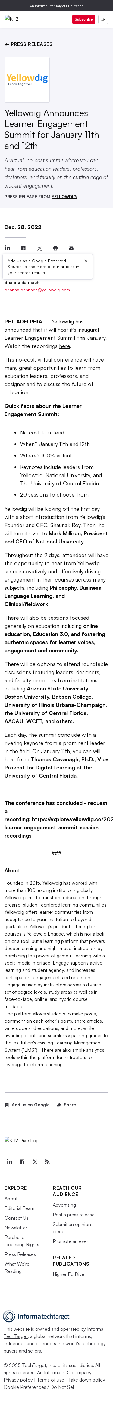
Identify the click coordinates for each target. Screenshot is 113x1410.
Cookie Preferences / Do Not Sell (39, 1387)
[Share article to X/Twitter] (39, 248)
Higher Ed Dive (68, 1274)
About (11, 1198)
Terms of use (50, 1380)
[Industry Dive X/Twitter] (34, 1162)
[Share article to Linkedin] (7, 248)
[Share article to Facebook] (23, 248)
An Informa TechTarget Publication (56, 6)
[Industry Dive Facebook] (22, 1162)
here (64, 346)
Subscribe (84, 19)
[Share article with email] (71, 248)
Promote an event (72, 1241)
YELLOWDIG (64, 196)
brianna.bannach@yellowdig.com (37, 289)
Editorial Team (19, 1208)
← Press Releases (28, 44)
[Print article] (55, 248)
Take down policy (86, 1380)
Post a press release (74, 1215)
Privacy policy (18, 1380)
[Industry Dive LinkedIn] (9, 1162)
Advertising (64, 1205)
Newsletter (16, 1228)
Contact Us (16, 1218)
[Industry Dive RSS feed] (47, 1162)
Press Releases (20, 1254)
